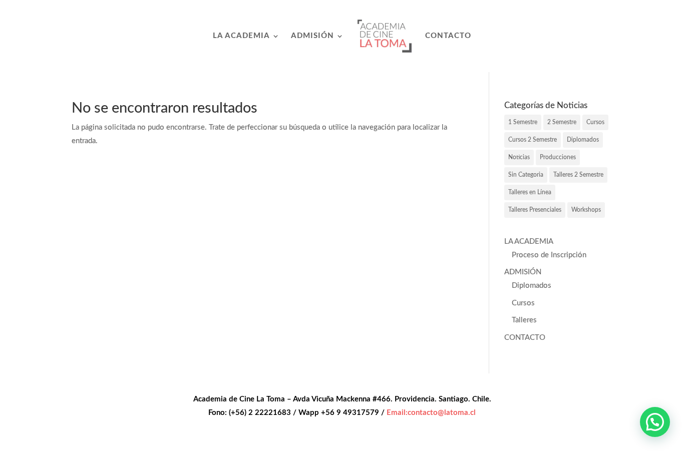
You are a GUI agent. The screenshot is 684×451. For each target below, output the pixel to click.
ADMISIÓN (312, 36)
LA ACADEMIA (241, 36)
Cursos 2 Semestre (532, 140)
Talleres (524, 320)
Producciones (558, 157)
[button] (655, 422)
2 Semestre (561, 122)
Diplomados (583, 140)
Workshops (586, 210)
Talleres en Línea (529, 192)
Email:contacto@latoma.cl (431, 412)
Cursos (595, 122)
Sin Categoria (525, 175)
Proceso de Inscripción (549, 255)
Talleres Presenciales (534, 210)
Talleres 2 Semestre (578, 175)
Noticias (519, 157)
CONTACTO (448, 36)
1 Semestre (522, 122)
